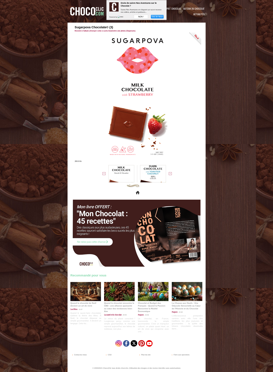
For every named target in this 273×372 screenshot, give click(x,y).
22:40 (180, 312)
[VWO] (121, 17)
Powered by (113, 17)
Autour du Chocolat (194, 8)
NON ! (141, 17)
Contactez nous (80, 355)
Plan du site (146, 355)
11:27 (79, 309)
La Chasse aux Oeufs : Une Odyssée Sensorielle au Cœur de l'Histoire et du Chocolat (186, 306)
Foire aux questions (181, 355)
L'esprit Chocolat (172, 8)
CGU (109, 355)
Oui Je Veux (157, 17)
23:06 (146, 315)
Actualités (199, 14)
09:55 (124, 315)
